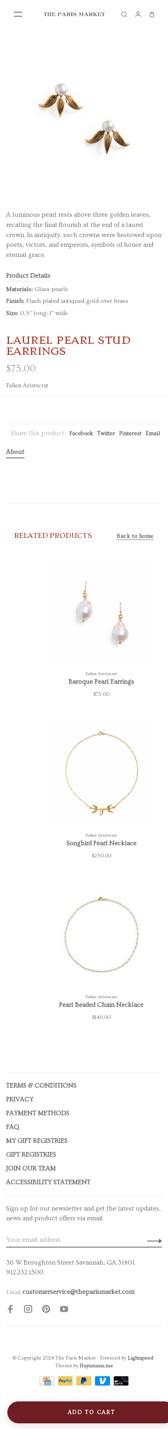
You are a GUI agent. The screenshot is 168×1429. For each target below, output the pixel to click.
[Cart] (151, 14)
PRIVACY (19, 1099)
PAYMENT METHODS (37, 1113)
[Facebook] (10, 1310)
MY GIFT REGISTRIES (37, 1140)
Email (153, 433)
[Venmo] (103, 1383)
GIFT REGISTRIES (31, 1154)
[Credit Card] (48, 1383)
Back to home (135, 536)
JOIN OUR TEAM (31, 1168)
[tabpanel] (84, 118)
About (15, 451)
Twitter (106, 433)
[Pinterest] (46, 1310)
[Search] (123, 14)
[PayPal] (66, 1383)
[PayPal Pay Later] (84, 1383)
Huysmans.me (96, 1366)
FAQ (12, 1127)
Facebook (81, 433)
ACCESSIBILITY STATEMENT (48, 1182)
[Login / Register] (137, 14)
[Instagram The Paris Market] (28, 1310)
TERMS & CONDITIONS (41, 1085)
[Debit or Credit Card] (121, 1383)
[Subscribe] (152, 1240)
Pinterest (130, 433)
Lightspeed (140, 1358)
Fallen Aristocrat (27, 385)
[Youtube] (64, 1310)
